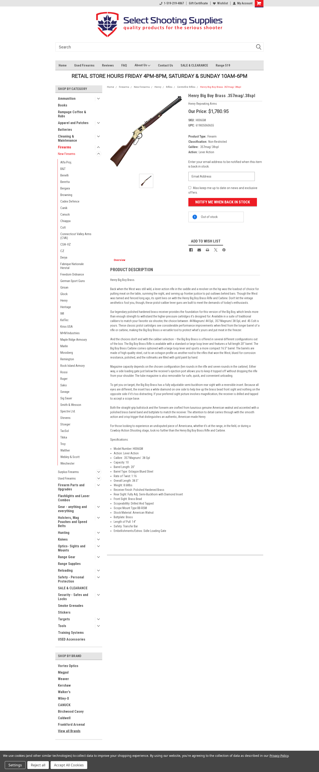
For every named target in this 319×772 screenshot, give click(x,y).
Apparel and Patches (73, 123)
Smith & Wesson (70, 405)
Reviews (108, 65)
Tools (62, 626)
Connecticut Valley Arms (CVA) (75, 236)
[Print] (207, 250)
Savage (64, 392)
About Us (141, 65)
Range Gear (66, 557)
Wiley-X (63, 698)
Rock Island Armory (72, 366)
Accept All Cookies (69, 765)
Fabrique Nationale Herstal (72, 266)
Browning (66, 195)
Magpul (63, 672)
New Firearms (66, 154)
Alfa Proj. (66, 162)
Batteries (65, 130)
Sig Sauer (66, 398)
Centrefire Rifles (186, 87)
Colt (63, 227)
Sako (63, 385)
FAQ (124, 65)
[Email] (199, 250)
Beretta (65, 182)
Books (62, 105)
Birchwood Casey (71, 711)
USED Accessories (71, 639)
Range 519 (223, 65)
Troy (63, 444)
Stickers (64, 612)
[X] (215, 250)
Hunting (63, 533)
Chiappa (65, 221)
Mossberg (66, 353)
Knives (63, 539)
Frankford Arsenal (71, 724)
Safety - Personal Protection (71, 579)
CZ (62, 251)
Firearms (64, 147)
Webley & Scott (70, 457)
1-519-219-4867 (174, 3)
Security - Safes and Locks (73, 597)
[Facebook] (191, 250)
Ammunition (67, 98)
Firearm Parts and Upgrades (71, 487)
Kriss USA (66, 327)
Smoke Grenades (70, 606)
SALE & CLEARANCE (194, 65)
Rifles (169, 87)
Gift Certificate (198, 3)
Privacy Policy (279, 756)
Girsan (64, 287)
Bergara (65, 188)
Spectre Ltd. (68, 411)
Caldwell (64, 718)
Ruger (63, 379)
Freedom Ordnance (72, 274)
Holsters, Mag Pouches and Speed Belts (72, 522)
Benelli (64, 175)
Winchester (67, 463)
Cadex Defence (69, 201)
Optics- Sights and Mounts (71, 548)
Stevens (65, 418)
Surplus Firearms (68, 472)
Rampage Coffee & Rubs (72, 114)
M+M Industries (70, 333)
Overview (119, 260)
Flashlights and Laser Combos (74, 498)
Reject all (38, 765)
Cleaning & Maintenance (67, 138)
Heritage (65, 307)
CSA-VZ (65, 244)
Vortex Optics (68, 666)
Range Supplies (69, 564)
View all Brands (69, 731)
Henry (63, 300)
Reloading (65, 570)
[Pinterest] (224, 250)
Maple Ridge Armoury (73, 340)
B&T (63, 169)
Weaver (63, 679)
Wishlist (222, 3)
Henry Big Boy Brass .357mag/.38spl (220, 87)
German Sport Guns (72, 281)
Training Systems (71, 633)
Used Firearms (84, 65)
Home (63, 65)
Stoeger (65, 424)
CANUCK (64, 705)
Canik (63, 208)
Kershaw (64, 685)
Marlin (64, 346)
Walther (65, 450)
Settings (15, 765)
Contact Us (165, 65)
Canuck (65, 214)
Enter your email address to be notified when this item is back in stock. (225, 164)
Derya (63, 257)
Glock (64, 294)
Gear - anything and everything (72, 509)
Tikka (63, 437)
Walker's (64, 692)
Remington (67, 359)
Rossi (63, 372)
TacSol (64, 431)
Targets (64, 619)
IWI (62, 313)
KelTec (64, 320)
